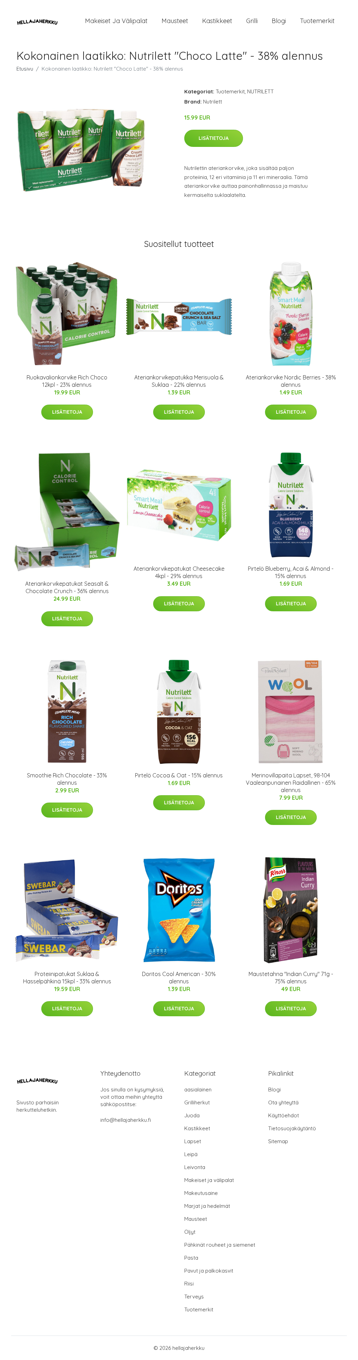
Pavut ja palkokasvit (208, 1270)
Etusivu (24, 68)
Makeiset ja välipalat (116, 21)
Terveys (194, 1296)
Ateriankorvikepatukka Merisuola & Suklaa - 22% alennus (179, 381)
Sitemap (278, 1141)
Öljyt (189, 1232)
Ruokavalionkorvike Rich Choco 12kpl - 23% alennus (67, 381)
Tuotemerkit (317, 21)
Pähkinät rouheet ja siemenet (219, 1244)
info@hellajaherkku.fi (125, 1120)
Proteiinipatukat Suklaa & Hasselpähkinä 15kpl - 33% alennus (67, 977)
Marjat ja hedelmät (207, 1206)
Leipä (191, 1154)
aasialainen (198, 1089)
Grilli (252, 21)
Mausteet (175, 21)
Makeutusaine (201, 1193)
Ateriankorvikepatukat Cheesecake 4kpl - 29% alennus (179, 572)
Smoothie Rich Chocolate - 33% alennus (67, 779)
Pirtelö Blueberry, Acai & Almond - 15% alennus (291, 572)
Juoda (192, 1115)
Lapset (192, 1141)
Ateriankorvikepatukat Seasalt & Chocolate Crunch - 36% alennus (67, 587)
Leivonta (194, 1167)
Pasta (191, 1257)
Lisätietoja (214, 138)
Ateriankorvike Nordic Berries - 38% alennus (291, 381)
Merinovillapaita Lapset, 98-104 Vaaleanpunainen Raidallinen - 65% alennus (291, 782)
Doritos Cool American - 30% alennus (179, 977)
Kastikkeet (217, 21)
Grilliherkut (197, 1102)
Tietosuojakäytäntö (292, 1128)
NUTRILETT (260, 91)
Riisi (189, 1283)
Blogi (279, 21)
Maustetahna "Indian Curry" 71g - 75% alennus (291, 977)
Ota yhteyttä (283, 1102)
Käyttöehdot (283, 1115)
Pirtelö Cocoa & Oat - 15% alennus (179, 775)
